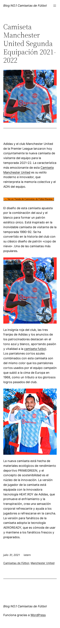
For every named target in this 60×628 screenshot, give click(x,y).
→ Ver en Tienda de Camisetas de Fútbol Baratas (29, 199)
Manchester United (42, 563)
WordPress (38, 615)
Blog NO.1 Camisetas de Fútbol (25, 5)
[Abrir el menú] (55, 6)
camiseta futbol (35, 349)
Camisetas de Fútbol (16, 563)
